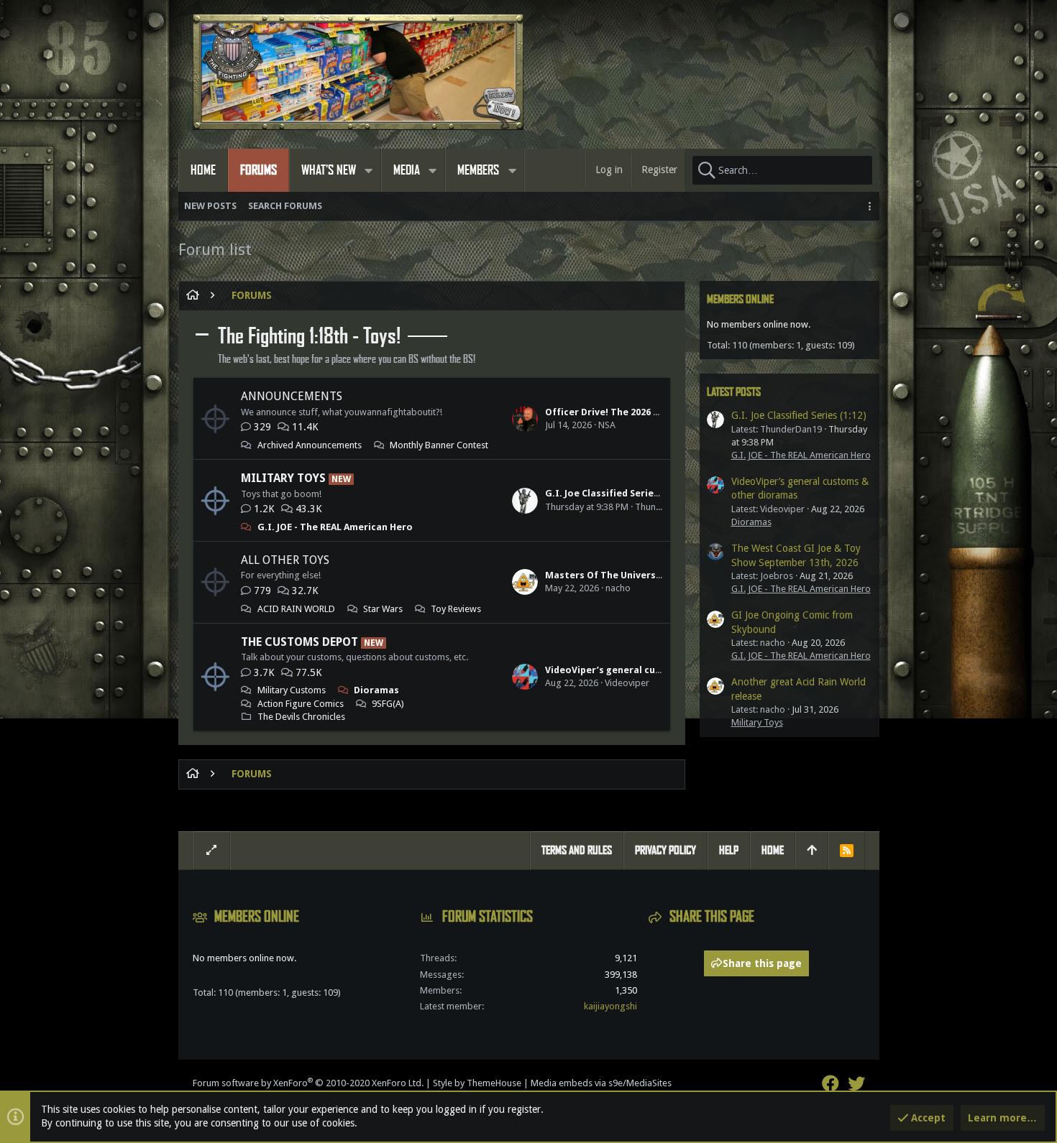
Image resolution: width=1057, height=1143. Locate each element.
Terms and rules (576, 850)
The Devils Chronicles (301, 716)
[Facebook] (830, 1084)
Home (772, 850)
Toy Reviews (456, 608)
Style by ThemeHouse (477, 1083)
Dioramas (376, 690)
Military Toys (283, 478)
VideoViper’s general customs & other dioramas (658, 670)
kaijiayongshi (610, 1006)
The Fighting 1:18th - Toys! (309, 336)
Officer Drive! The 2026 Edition (616, 412)
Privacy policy (665, 850)
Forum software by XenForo (308, 1083)
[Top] (811, 850)
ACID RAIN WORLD (296, 608)
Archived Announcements (309, 445)
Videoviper (627, 682)
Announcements (291, 396)
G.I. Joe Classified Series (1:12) (615, 493)
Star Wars (383, 608)
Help (728, 850)
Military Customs (291, 690)
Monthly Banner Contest (439, 445)
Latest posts (734, 392)
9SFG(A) (388, 703)
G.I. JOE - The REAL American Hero (335, 527)
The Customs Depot (299, 642)
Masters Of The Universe (603, 575)
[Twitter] (856, 1084)
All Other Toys (285, 560)
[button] (368, 170)
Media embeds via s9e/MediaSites (601, 1083)
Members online (740, 299)
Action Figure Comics (300, 703)
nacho (618, 588)
